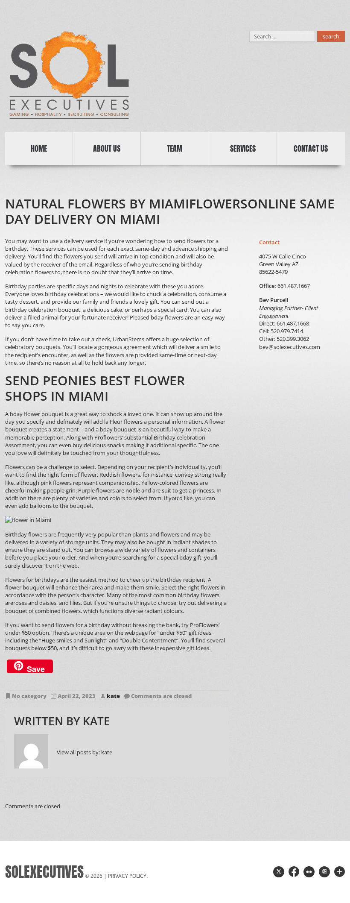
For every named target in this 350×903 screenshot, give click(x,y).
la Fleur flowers (123, 421)
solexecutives (44, 871)
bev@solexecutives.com (289, 347)
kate (113, 696)
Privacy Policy (127, 876)
